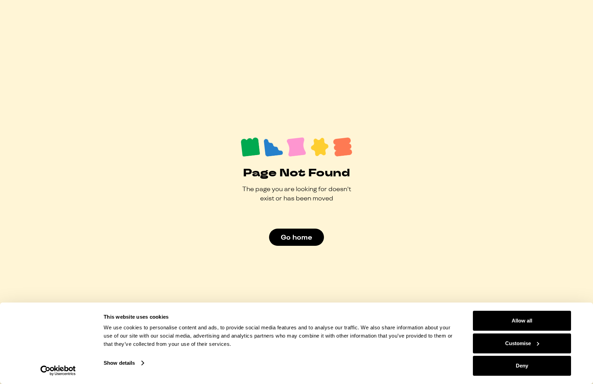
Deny (522, 366)
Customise (518, 343)
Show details (119, 363)
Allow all (522, 320)
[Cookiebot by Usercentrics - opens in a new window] (58, 370)
